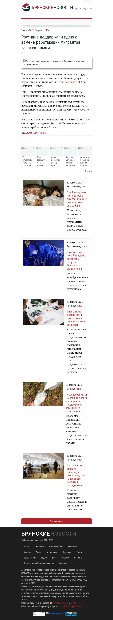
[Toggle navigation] (26, 22)
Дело (38, 552)
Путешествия (30, 557)
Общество (39, 546)
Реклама (78, 557)
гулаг (29, 133)
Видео (44, 557)
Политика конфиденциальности (39, 563)
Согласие (63, 563)
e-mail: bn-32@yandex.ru (71, 606)
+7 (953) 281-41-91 (61, 603)
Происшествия (56, 546)
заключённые (39, 133)
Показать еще (56, 521)
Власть (27, 546)
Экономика (73, 546)
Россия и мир (51, 552)
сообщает (71, 82)
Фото (54, 557)
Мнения (27, 552)
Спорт (79, 552)
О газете (65, 557)
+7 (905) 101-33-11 (77, 603)
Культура (67, 552)
